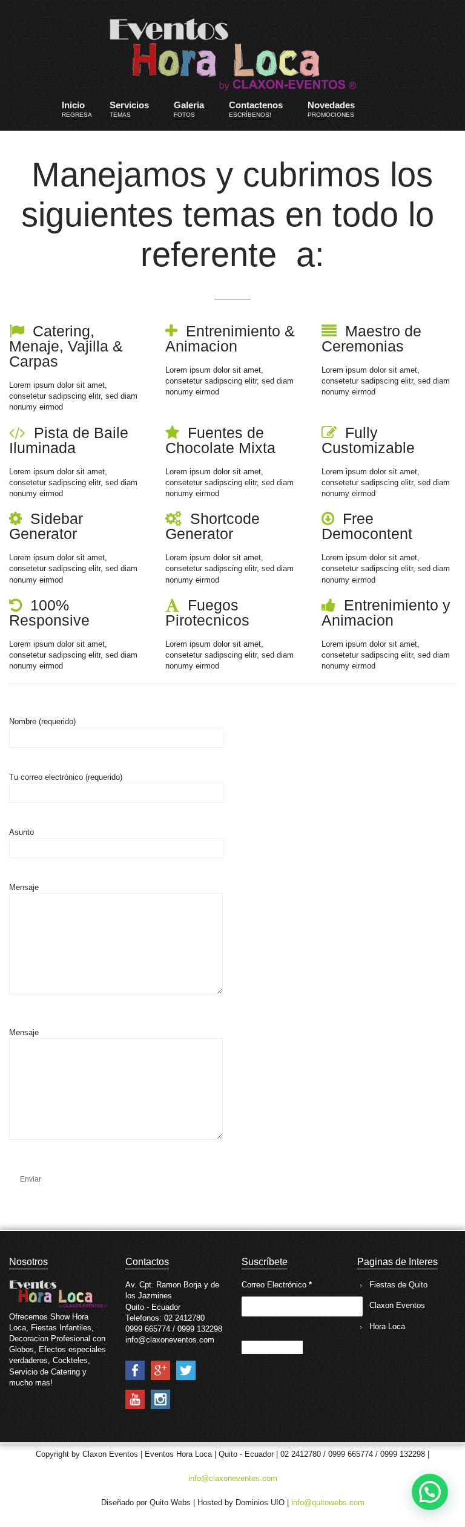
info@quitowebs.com (327, 1502)
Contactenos (256, 109)
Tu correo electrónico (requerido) (65, 777)
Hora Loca (387, 1326)
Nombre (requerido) (42, 721)
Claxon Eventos (397, 1305)
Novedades (331, 109)
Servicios (129, 109)
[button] (430, 1492)
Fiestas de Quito (398, 1284)
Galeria (189, 109)
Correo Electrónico (277, 1284)
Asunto (21, 832)
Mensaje (24, 887)
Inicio (77, 109)
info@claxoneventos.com (232, 1478)
